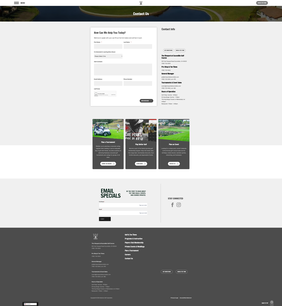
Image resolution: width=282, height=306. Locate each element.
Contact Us (129, 258)
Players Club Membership (134, 243)
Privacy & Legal (174, 297)
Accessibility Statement (186, 297)
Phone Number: (128, 79)
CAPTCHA (97, 89)
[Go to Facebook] (172, 205)
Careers (127, 254)
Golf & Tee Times (131, 235)
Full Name (101, 201)
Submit (102, 219)
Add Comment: (98, 61)
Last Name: (127, 42)
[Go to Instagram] (178, 205)
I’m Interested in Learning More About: (105, 52)
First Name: (98, 42)
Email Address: (98, 79)
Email (100, 209)
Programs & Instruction (133, 239)
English (28, 304)
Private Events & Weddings (135, 246)
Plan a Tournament (132, 250)
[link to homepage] (141, 3)
